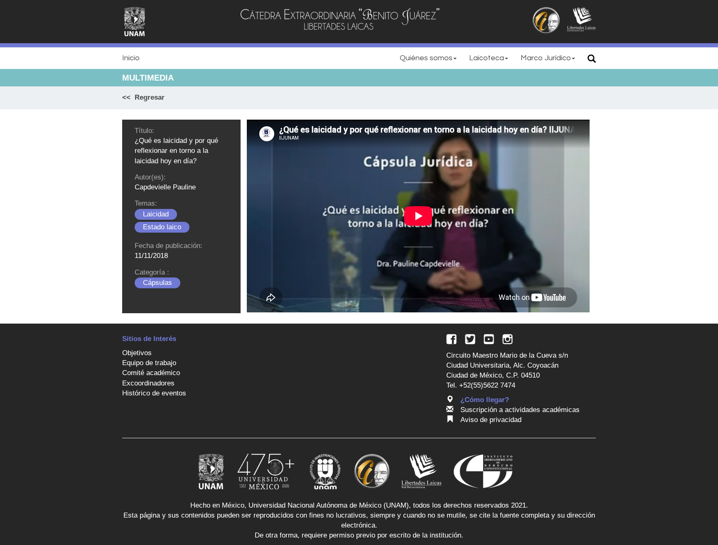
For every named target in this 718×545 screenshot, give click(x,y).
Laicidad (156, 214)
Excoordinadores (148, 383)
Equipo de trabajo (149, 363)
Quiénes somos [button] (426, 58)
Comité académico (151, 373)
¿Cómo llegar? (484, 400)
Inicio (131, 58)
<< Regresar (143, 97)
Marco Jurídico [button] (546, 58)
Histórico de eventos (154, 393)
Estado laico (162, 227)
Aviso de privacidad (490, 420)
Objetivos (137, 353)
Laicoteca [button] (486, 58)
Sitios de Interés (149, 339)
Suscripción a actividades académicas (520, 410)
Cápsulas (157, 283)
